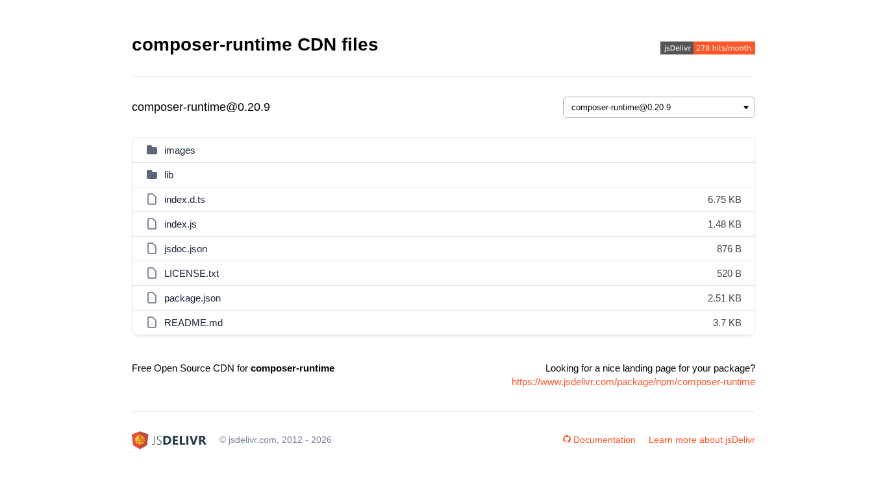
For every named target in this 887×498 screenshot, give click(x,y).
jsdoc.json (185, 248)
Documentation (604, 439)
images (179, 150)
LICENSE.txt (191, 273)
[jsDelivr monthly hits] (707, 50)
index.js (180, 224)
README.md (193, 322)
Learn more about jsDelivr (702, 439)
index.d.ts (184, 199)
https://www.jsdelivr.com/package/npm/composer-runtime (633, 381)
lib (168, 174)
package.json (192, 297)
